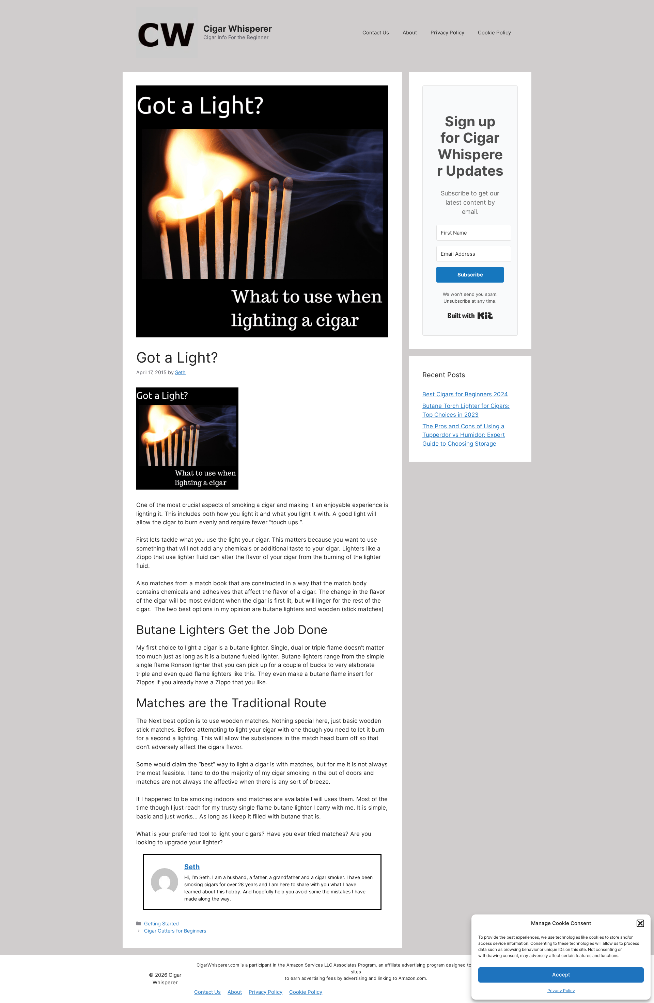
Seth (192, 867)
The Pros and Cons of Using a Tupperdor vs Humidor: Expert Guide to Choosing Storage (463, 435)
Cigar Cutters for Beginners (175, 931)
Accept (561, 974)
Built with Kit (470, 315)
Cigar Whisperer (237, 28)
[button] (640, 923)
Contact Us (375, 32)
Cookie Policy (494, 32)
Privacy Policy (561, 990)
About (410, 32)
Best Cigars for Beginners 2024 (465, 394)
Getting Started (161, 923)
